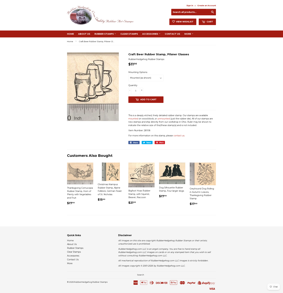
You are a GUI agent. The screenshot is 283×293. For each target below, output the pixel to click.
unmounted (163, 118)
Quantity (132, 85)
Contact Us (172, 34)
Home (70, 34)
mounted (133, 118)
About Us (84, 34)
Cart (209, 21)
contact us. (179, 135)
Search (140, 275)
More (188, 34)
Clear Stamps (129, 34)
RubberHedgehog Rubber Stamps (90, 282)
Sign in (189, 5)
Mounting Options (137, 72)
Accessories (150, 34)
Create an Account (206, 5)
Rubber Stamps (104, 34)
